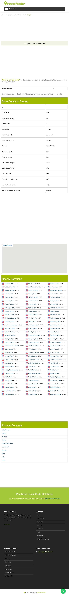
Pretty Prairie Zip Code (10, 325)
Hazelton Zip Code (33, 300)
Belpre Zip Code (54, 311)
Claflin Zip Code (54, 366)
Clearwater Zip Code (55, 394)
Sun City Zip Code (33, 290)
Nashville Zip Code (9, 290)
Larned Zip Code (54, 332)
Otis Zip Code (8, 377)
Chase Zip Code (54, 349)
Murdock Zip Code (55, 321)
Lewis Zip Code (32, 321)
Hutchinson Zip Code (33, 325)
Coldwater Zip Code (55, 318)
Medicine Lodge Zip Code (34, 287)
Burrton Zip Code (9, 387)
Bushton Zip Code (9, 366)
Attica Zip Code (32, 304)
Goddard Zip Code (33, 377)
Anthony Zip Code (55, 325)
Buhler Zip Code (54, 373)
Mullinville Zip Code (9, 332)
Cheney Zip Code (32, 349)
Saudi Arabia (5, 446)
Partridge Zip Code (9, 328)
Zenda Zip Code (54, 294)
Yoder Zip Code (8, 349)
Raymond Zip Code (9, 335)
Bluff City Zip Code (55, 345)
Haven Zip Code (54, 356)
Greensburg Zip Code (10, 318)
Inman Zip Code (32, 387)
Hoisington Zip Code (33, 359)
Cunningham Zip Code (56, 290)
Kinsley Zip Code (54, 339)
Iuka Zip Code (53, 287)
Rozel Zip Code (54, 363)
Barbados (4, 450)
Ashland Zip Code (55, 390)
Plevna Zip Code (32, 311)
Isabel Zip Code (8, 283)
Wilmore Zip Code (9, 311)
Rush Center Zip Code (10, 390)
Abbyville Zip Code (55, 314)
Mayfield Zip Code (9, 394)
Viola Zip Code (32, 366)
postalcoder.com (41, 592)
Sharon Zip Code (8, 294)
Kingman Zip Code (55, 307)
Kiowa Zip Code (32, 307)
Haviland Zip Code (9, 300)
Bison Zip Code (32, 390)
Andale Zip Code (8, 373)
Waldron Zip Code (9, 321)
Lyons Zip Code (8, 356)
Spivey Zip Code (54, 300)
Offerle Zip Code (32, 356)
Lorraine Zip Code (55, 384)
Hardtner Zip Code (55, 297)
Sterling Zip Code (9, 339)
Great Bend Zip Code (33, 345)
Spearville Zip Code (33, 384)
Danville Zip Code (54, 335)
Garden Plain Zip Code (34, 363)
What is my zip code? (11, 80)
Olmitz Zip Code (32, 370)
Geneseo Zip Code (55, 377)
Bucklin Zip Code (8, 359)
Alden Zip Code (32, 332)
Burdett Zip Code (9, 384)
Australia (4, 436)
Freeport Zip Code (9, 342)
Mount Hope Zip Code (34, 373)
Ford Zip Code (8, 380)
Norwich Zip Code (55, 328)
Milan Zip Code (54, 370)
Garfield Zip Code (32, 328)
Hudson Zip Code (32, 314)
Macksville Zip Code (9, 307)
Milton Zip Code (8, 352)
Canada (4, 433)
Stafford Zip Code (33, 297)
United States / (17, 15)
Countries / (9, 15)
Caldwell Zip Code (55, 387)
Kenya (3, 453)
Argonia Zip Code (54, 352)
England (4, 440)
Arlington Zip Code (9, 314)
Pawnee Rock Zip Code (34, 335)
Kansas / (24, 15)
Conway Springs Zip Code (11, 370)
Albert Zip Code (8, 363)
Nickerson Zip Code (33, 342)
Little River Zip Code (55, 380)
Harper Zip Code (32, 318)
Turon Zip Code (8, 297)
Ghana (3, 460)
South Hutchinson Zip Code (11, 345)
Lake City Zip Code (9, 287)
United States (6, 430)
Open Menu (12, 9)
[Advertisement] (34, 28)
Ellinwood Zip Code (33, 339)
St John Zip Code (9, 304)
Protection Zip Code (55, 342)
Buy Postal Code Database (52, 498)
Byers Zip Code (32, 294)
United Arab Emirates (8, 443)
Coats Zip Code (54, 283)
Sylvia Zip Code (54, 304)
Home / (3, 15)
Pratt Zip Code (32, 283)
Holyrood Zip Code (33, 380)
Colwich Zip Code (32, 394)
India (3, 457)
